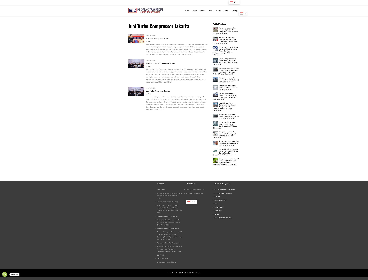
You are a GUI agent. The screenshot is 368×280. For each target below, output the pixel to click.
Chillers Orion (218, 207)
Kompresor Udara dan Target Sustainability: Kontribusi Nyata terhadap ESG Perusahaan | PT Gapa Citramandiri (226, 161)
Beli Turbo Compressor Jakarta (157, 38)
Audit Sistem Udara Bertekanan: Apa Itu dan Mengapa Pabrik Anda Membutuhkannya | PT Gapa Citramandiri (224, 106)
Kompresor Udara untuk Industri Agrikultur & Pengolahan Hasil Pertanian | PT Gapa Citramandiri (226, 30)
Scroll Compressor (220, 200)
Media (218, 11)
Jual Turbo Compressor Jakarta (158, 91)
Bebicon (217, 196)
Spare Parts (218, 210)
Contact (226, 11)
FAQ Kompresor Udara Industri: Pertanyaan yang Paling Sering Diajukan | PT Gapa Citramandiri (225, 96)
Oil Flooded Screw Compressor (224, 189)
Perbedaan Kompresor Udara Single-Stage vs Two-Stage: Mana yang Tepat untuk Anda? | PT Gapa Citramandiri (226, 71)
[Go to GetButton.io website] (5, 278)
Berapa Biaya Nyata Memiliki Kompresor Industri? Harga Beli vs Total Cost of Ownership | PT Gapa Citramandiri (226, 152)
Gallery (234, 11)
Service (210, 11)
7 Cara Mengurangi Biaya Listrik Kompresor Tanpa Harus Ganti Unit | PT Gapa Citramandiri (225, 61)
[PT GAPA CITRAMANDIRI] (145, 11)
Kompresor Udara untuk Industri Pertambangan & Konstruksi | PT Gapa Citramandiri (224, 134)
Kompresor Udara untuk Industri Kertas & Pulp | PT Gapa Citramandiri (228, 87)
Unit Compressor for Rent (222, 217)
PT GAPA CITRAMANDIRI (176, 272)
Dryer (216, 203)
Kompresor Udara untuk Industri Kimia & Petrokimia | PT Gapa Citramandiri (229, 80)
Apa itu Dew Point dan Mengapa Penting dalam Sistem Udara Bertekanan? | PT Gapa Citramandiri (225, 40)
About (194, 11)
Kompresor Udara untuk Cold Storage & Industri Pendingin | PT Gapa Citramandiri (229, 143)
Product (202, 11)
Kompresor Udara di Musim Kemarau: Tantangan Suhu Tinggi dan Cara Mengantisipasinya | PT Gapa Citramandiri (225, 51)
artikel (148, 41)
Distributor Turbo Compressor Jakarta (160, 63)
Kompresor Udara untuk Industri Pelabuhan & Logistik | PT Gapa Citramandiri (229, 116)
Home (187, 11)
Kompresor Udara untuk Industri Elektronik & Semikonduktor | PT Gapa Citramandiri (225, 125)
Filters (216, 214)
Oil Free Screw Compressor (223, 193)
